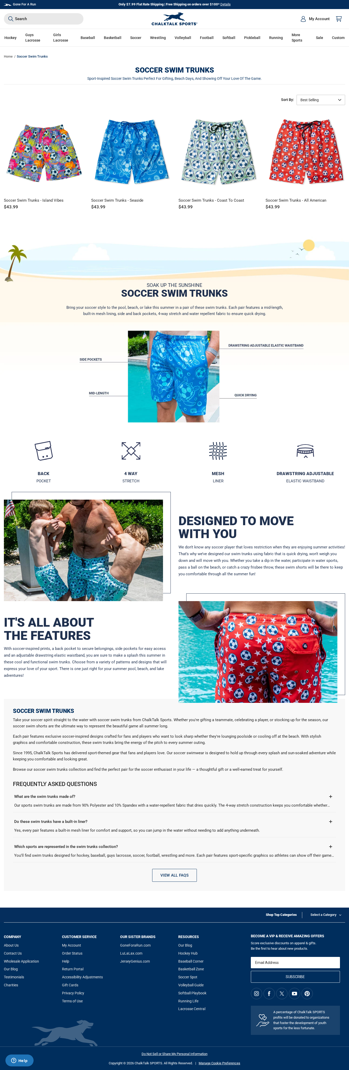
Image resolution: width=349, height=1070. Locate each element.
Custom (338, 38)
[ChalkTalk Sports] (174, 19)
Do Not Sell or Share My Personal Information (174, 1054)
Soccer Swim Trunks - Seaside (117, 200)
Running (276, 38)
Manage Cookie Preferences (219, 1063)
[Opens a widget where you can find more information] (19, 1061)
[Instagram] (256, 993)
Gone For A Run (24, 4)
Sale (319, 38)
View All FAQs (174, 875)
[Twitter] (282, 993)
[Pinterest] (307, 993)
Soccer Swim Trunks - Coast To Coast (211, 200)
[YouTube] (294, 993)
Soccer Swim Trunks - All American (296, 200)
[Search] (11, 19)
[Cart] (339, 19)
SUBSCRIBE (295, 977)
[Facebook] (269, 993)
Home (8, 56)
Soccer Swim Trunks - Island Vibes (34, 200)
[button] (10, 38)
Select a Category (323, 915)
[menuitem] (315, 19)
